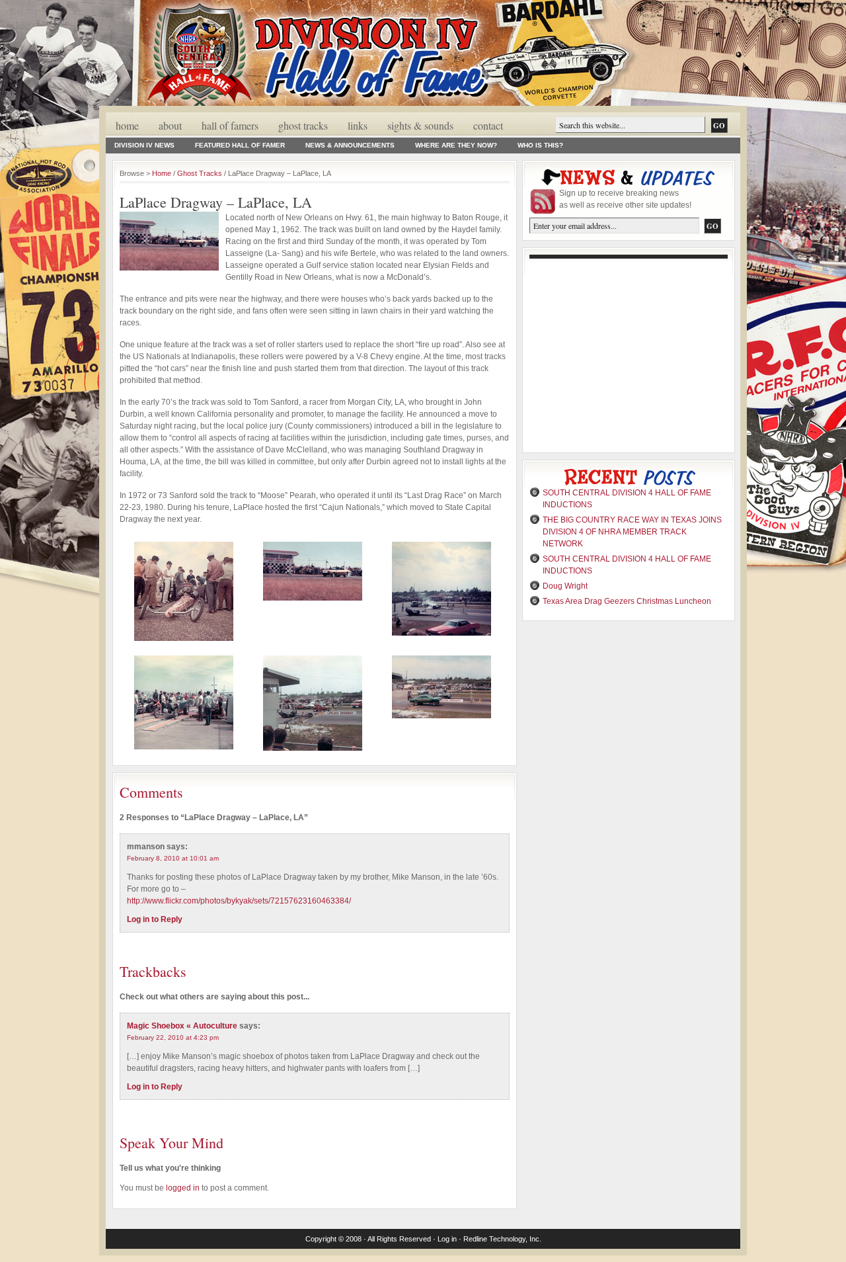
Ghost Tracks (303, 125)
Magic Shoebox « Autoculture (182, 1026)
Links (357, 125)
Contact (488, 125)
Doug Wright (565, 586)
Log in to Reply (154, 919)
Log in (447, 1239)
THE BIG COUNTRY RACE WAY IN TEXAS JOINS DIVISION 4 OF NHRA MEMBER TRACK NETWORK (632, 531)
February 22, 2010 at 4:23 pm (173, 1037)
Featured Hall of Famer (240, 145)
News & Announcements (350, 145)
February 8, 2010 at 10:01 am (173, 858)
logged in (183, 1188)
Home (127, 125)
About (170, 125)
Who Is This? (540, 145)
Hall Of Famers (230, 125)
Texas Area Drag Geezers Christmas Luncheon (627, 601)
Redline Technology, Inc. (502, 1239)
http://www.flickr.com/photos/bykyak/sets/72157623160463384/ (239, 900)
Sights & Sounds (420, 125)
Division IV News (144, 145)
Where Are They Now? (456, 145)
